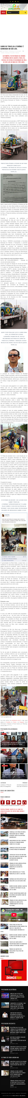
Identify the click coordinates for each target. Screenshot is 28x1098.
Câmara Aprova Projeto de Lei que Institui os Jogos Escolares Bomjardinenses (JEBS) (17, 1083)
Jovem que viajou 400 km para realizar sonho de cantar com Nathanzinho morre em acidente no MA (18, 857)
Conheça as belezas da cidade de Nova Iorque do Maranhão (17, 848)
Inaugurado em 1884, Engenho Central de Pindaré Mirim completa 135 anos (17, 842)
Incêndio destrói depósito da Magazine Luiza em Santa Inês (17, 880)
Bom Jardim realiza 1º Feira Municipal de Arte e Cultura (17, 873)
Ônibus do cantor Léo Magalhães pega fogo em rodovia (16, 950)
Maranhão (12, 53)
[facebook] (10, 1)
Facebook (8, 722)
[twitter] (13, 1)
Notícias (17, 53)
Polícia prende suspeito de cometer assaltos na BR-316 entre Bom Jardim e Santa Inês (12, 811)
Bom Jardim (4, 765)
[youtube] (18, 1)
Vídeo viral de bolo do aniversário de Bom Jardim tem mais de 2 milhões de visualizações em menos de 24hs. (14, 928)
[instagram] (15, 1)
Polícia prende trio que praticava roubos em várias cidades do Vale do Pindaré (13, 743)
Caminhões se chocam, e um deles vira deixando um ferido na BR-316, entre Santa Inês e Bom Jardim (18, 1005)
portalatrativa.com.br (16, 720)
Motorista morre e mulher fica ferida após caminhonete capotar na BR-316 (18, 1039)
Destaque (7, 53)
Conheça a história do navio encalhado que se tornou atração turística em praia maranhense (17, 834)
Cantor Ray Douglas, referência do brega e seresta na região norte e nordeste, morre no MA (17, 1015)
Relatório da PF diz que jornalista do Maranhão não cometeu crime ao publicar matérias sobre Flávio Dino (18, 1030)
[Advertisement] (14, 29)
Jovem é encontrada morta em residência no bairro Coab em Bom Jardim (17, 894)
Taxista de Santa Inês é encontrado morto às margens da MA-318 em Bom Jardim (18, 943)
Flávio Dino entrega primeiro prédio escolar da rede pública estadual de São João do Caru (13, 758)
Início (3, 12)
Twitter (14, 722)
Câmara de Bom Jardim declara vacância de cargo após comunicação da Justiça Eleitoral (18, 902)
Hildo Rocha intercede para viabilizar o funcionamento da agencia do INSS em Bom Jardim (13, 774)
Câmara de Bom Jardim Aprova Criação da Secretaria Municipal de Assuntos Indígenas (17, 865)
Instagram (22, 722)
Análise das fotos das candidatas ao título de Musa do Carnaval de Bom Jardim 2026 (17, 996)
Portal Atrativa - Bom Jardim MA (19, 1095)
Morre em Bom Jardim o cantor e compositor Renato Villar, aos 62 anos (18, 887)
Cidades (3, 53)
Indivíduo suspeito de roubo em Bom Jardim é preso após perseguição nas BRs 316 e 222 (18, 1049)
